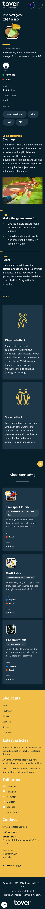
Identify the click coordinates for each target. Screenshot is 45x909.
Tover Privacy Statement (22, 890)
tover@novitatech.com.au (14, 826)
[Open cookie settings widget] (4, 905)
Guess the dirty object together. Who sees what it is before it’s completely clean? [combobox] (24, 239)
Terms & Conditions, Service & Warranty (22, 894)
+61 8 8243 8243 (10, 831)
